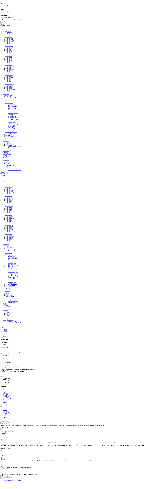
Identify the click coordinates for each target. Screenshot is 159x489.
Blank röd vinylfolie (12, 110)
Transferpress (5, 157)
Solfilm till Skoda (8, 81)
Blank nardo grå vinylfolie (13, 113)
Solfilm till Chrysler (9, 41)
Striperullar (5, 156)
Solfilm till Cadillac (9, 38)
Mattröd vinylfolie (11, 128)
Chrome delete (8, 135)
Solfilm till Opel (8, 71)
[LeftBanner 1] (6, 336)
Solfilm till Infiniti (8, 55)
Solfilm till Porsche (9, 76)
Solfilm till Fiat (8, 49)
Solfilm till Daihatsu (9, 47)
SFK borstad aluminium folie (11, 132)
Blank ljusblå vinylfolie (12, 106)
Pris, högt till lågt (26, 352)
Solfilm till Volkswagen (10, 89)
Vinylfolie (5, 101)
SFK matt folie (9, 114)
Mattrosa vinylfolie (11, 126)
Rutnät (4, 344)
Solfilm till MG (8, 67)
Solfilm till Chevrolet (9, 40)
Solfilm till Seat (8, 80)
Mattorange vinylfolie (12, 125)
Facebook (5, 329)
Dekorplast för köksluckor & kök (14, 146)
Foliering (5, 402)
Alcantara (7, 139)
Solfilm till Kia (8, 59)
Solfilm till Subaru (9, 85)
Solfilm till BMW (8, 36)
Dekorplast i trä (8, 142)
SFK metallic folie (9, 136)
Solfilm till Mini (8, 68)
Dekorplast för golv (12, 149)
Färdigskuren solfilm (8, 32)
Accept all (10, 476)
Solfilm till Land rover (9, 61)
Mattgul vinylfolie (11, 131)
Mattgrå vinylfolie (11, 122)
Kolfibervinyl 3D (9, 96)
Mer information (3, 427)
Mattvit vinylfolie (11, 115)
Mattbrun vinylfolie (12, 118)
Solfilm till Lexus (8, 62)
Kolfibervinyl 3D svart (12, 97)
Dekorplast (6, 141)
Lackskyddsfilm (6, 151)
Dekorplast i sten (8, 143)
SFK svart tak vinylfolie (10, 133)
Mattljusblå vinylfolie (12, 123)
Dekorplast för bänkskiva (13, 148)
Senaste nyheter (6, 412)
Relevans (2, 352)
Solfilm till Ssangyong (9, 84)
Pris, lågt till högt (19, 352)
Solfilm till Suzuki (9, 86)
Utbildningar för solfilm (7, 397)
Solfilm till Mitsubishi (9, 69)
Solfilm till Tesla (8, 87)
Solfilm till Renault (9, 77)
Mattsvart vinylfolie (12, 116)
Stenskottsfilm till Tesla (10, 168)
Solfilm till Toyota (9, 88)
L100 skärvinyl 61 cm (9, 165)
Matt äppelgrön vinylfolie (13, 117)
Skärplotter (5, 158)
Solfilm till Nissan (8, 70)
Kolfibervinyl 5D (8, 100)
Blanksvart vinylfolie (12, 104)
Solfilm (4, 390)
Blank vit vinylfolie (12, 112)
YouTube (5, 330)
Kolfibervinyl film (7, 95)
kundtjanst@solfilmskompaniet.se (9, 11)
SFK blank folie (9, 103)
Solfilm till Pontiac (9, 75)
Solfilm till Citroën (9, 42)
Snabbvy (4, 356)
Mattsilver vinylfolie (12, 129)
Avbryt (2, 475)
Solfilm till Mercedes (9, 66)
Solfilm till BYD (8, 37)
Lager (2, 373)
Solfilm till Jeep (8, 58)
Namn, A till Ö (7, 352)
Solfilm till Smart (8, 82)
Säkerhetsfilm (5, 153)
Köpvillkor (5, 410)
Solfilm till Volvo (8, 90)
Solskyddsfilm (6, 400)
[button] (5, 441)
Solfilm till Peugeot (9, 72)
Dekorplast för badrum (12, 147)
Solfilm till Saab (8, 79)
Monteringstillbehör (7, 154)
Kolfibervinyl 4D (8, 99)
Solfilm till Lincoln (9, 63)
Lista (4, 345)
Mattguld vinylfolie (11, 120)
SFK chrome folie (8, 134)
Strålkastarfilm (6, 94)
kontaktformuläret (5, 12)
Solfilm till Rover (8, 78)
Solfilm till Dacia (8, 44)
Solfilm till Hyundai (9, 53)
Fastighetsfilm (5, 152)
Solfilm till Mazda (8, 65)
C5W (6, 161)
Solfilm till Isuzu (8, 56)
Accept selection (4, 476)
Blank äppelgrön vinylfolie (13, 105)
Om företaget (5, 411)
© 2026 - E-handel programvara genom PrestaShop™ (11, 480)
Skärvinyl (5, 164)
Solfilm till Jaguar (8, 57)
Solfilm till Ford (8, 50)
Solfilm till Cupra (8, 43)
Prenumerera (3, 422)
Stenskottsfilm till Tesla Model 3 (14, 170)
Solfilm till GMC (8, 51)
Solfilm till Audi (8, 34)
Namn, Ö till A (13, 352)
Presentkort (5, 155)
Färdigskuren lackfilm (8, 167)
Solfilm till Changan (9, 39)
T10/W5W (7, 162)
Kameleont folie (8, 137)
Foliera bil (5, 399)
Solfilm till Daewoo (9, 46)
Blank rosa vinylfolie (12, 109)
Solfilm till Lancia (8, 60)
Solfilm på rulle (6, 91)
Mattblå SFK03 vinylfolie (13, 119)
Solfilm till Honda (8, 52)
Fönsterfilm (5, 93)
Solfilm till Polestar (9, 74)
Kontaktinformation (7, 31)
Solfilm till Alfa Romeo (10, 33)
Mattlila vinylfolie (11, 127)
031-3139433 (3, 3)
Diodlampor (6, 160)
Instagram (5, 331)
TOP (1, 487)
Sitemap (4, 414)
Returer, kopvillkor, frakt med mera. (7, 17)
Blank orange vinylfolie (12, 107)
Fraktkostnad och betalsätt (8, 408)
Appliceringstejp (6, 166)
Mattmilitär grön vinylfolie (13, 124)
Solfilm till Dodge (8, 48)
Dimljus (7, 163)
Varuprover (7, 138)
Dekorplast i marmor (9, 144)
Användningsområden (10, 145)
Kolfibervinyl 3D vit (12, 98)
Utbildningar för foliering (8, 398)
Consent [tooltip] (3, 433)
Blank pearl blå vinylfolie (13, 108)
